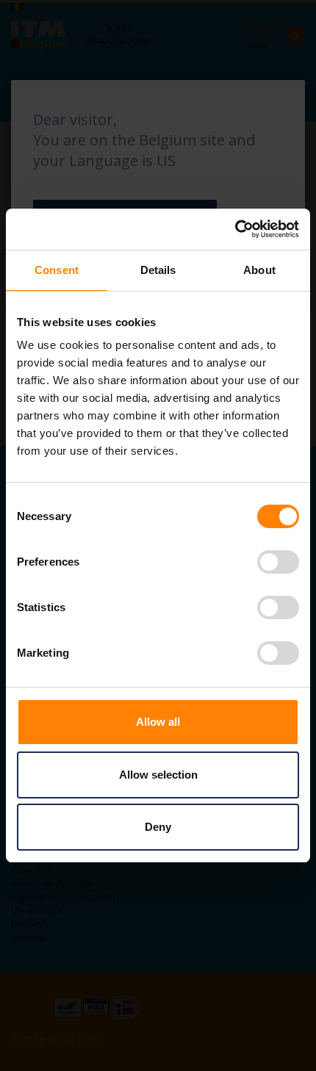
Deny (158, 827)
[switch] (278, 563)
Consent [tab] (57, 270)
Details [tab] (158, 270)
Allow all (158, 721)
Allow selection (158, 774)
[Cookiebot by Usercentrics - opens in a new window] (234, 229)
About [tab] (259, 270)
